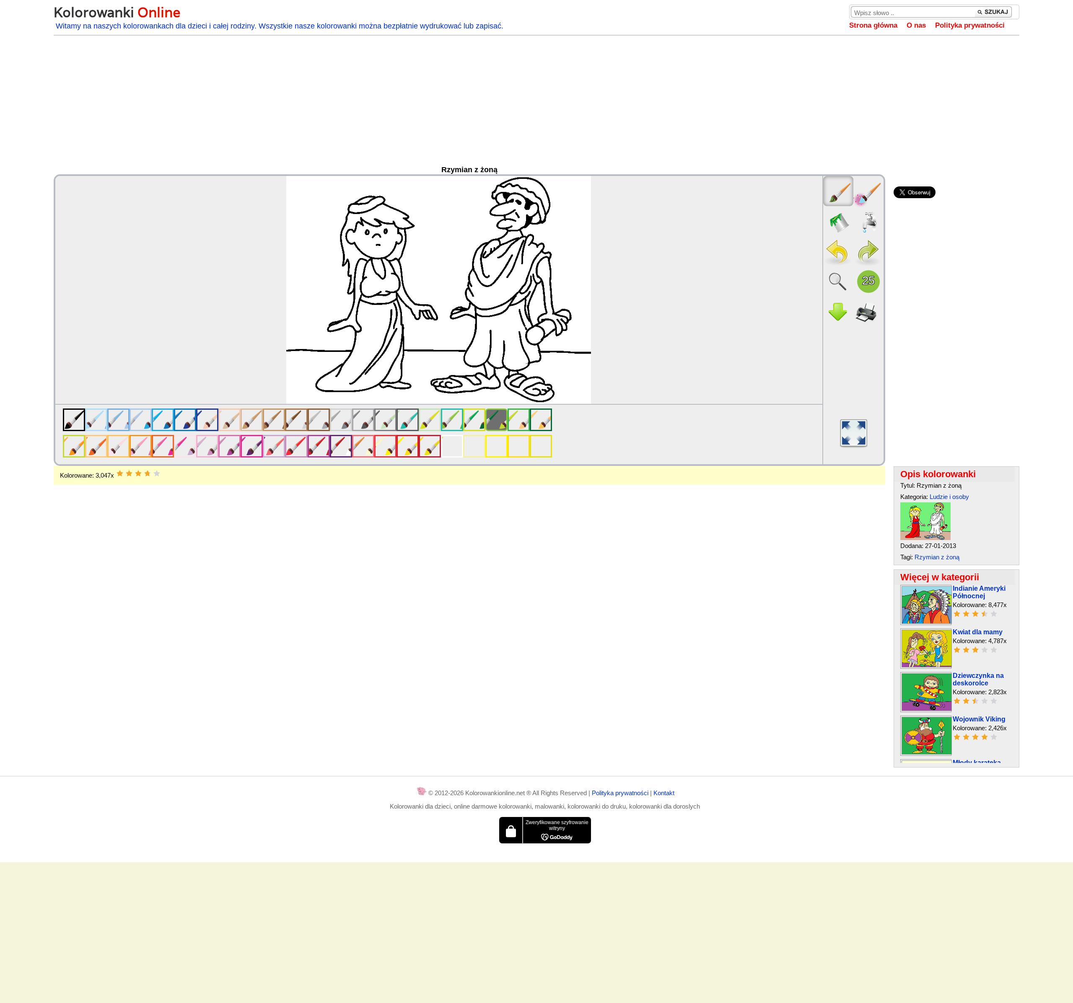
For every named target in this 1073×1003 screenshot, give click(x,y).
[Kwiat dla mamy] (927, 665)
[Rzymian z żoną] (925, 537)
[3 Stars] (138, 473)
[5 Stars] (157, 473)
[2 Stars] (129, 473)
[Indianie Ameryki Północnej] (927, 621)
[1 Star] (120, 473)
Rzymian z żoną (937, 557)
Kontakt (663, 792)
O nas (916, 25)
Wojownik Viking (979, 719)
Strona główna (873, 25)
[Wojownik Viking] (927, 752)
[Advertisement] (536, 102)
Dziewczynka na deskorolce (978, 679)
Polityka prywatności (970, 25)
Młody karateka (977, 762)
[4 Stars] (147, 473)
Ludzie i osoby (949, 496)
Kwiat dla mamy (978, 632)
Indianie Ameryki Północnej (979, 592)
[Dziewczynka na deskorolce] (927, 708)
